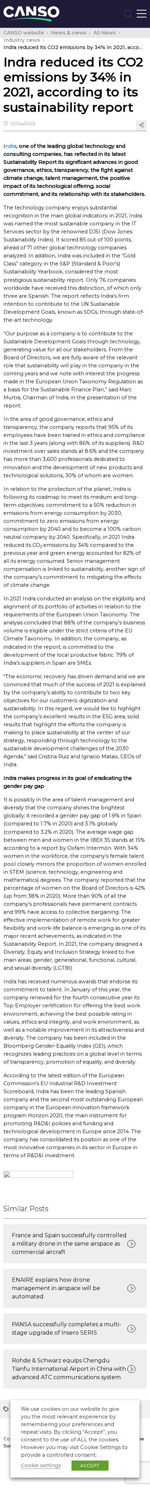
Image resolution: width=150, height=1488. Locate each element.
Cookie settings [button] (41, 1465)
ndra (10, 146)
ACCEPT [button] (90, 1465)
